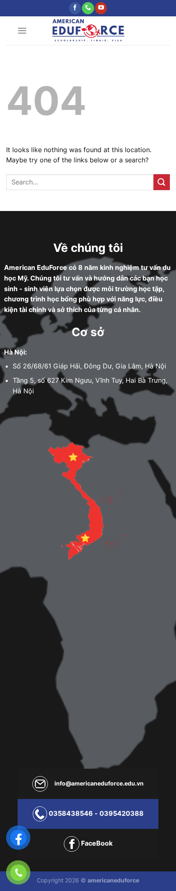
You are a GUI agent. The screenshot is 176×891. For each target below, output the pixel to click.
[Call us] (88, 8)
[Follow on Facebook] (75, 8)
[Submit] (161, 182)
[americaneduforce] (88, 30)
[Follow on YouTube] (101, 8)
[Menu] (22, 30)
